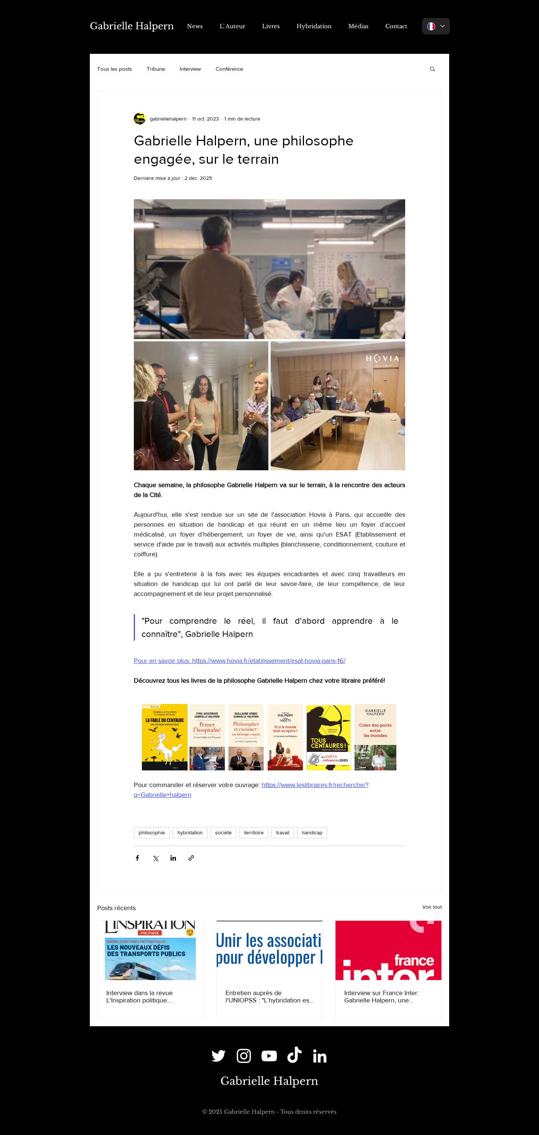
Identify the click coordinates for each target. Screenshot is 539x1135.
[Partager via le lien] (191, 857)
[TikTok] (294, 1055)
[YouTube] (269, 1055)
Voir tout (432, 907)
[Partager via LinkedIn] (173, 857)
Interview (190, 69)
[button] (432, 68)
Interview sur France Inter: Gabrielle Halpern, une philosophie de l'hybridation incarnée (383, 996)
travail (282, 832)
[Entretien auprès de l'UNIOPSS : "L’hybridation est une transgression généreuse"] (270, 950)
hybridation (190, 832)
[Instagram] (243, 1055)
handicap (312, 832)
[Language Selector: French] (436, 26)
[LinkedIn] (319, 1055)
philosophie (152, 832)
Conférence (229, 69)
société (223, 832)
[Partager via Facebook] (137, 857)
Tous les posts (114, 69)
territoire (254, 832)
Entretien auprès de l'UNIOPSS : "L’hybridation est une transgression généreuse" (268, 996)
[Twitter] (218, 1055)
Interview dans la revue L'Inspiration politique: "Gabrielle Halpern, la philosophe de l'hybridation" (146, 996)
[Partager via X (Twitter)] (155, 857)
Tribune (156, 69)
